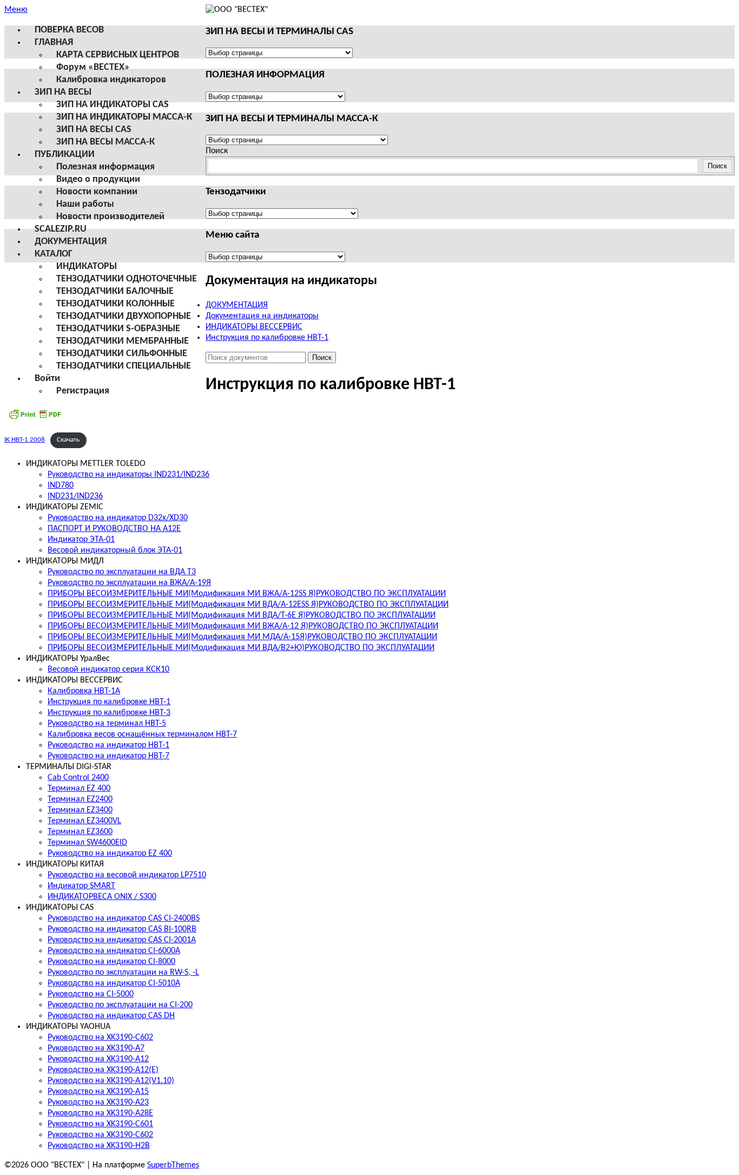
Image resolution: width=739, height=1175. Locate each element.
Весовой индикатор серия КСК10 (108, 669)
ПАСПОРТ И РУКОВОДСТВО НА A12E (114, 528)
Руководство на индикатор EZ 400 (110, 853)
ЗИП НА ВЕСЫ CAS (93, 129)
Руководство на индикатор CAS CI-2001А (122, 940)
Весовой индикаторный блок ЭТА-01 (115, 550)
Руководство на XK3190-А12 (98, 1059)
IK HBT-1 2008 (24, 439)
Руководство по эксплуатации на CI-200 (120, 1005)
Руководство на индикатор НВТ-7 (108, 756)
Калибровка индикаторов (111, 80)
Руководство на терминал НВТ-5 (107, 723)
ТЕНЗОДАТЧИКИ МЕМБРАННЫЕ (122, 341)
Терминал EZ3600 (80, 832)
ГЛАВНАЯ (54, 42)
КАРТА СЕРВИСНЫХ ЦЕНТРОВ (117, 55)
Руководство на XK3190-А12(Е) (103, 1070)
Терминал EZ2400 (80, 799)
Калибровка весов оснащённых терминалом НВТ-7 (142, 734)
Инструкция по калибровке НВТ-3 (109, 712)
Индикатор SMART (81, 886)
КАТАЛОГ (53, 254)
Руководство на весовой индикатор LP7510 (127, 875)
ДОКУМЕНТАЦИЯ (71, 242)
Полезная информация (105, 167)
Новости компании (96, 192)
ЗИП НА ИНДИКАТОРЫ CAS (112, 105)
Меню (16, 9)
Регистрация (82, 391)
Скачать (68, 439)
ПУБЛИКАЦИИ (65, 154)
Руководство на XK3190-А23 (98, 1102)
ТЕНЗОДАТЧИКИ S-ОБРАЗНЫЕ (118, 329)
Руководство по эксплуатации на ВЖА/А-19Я (129, 583)
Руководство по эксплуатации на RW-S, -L (123, 972)
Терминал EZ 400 (79, 788)
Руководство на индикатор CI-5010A (114, 983)
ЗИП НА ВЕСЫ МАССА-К (105, 142)
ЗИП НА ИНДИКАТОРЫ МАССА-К (124, 117)
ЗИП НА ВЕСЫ (63, 92)
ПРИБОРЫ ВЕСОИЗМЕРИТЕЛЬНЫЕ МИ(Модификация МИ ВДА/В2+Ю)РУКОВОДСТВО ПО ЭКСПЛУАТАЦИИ (241, 648)
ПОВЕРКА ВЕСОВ (69, 30)
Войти (47, 378)
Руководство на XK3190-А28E (100, 1113)
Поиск (217, 151)
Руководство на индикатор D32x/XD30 (118, 518)
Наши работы (85, 204)
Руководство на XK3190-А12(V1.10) (111, 1080)
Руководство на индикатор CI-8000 (111, 961)
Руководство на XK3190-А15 (98, 1091)
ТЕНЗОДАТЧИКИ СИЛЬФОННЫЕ (121, 354)
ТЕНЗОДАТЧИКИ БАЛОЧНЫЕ (115, 291)
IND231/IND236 (75, 496)
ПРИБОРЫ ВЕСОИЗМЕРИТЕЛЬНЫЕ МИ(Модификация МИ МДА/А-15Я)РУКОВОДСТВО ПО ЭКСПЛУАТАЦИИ (242, 637)
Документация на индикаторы (262, 316)
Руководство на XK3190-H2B (99, 1145)
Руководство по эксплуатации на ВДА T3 (122, 572)
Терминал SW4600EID (87, 842)
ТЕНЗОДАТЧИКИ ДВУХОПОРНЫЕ (123, 316)
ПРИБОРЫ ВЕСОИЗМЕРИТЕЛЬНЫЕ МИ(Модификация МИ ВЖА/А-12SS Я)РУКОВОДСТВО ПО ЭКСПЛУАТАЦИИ (247, 593)
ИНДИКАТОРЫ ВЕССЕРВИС (254, 327)
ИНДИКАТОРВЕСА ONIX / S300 (102, 896)
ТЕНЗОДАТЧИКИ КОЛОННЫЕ (115, 304)
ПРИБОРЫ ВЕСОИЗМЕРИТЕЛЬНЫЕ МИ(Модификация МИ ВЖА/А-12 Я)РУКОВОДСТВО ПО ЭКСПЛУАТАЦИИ (243, 626)
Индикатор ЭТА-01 (81, 539)
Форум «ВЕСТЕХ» (93, 67)
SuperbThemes (173, 1165)
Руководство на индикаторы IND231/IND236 (128, 474)
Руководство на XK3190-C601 (100, 1124)
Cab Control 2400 (78, 777)
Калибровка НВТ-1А (84, 691)
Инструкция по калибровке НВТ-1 (267, 337)
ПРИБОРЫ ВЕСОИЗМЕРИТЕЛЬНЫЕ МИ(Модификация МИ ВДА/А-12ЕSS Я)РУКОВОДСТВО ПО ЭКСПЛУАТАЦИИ (248, 604)
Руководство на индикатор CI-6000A (114, 951)
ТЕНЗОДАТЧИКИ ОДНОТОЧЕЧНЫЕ (126, 279)
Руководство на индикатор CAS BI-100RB (122, 929)
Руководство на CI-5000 (91, 994)
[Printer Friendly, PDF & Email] (34, 418)
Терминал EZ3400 (80, 810)
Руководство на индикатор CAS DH (111, 1016)
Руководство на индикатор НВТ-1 (108, 745)
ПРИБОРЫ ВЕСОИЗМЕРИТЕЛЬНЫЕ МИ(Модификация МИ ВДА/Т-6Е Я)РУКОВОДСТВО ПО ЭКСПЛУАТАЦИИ (242, 615)
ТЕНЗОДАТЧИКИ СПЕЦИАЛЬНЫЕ (123, 366)
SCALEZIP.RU (61, 229)
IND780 (61, 485)
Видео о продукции (98, 179)
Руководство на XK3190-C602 (100, 1037)
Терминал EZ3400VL (84, 821)
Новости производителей (110, 217)
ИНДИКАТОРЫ (86, 266)
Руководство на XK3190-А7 (96, 1048)
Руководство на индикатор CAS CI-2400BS (124, 918)
